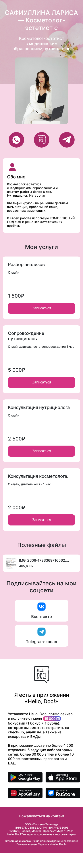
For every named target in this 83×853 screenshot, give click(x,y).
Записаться (41, 308)
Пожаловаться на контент (41, 816)
